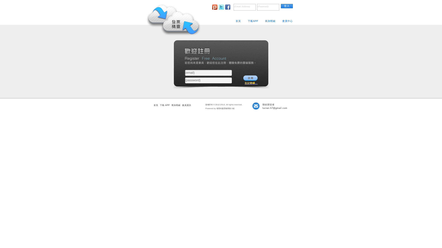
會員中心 (287, 21)
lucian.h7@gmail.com (274, 108)
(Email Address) (242, 6)
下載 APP (165, 105)
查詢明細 (270, 21)
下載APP (253, 21)
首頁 (238, 21)
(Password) (263, 6)
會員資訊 (186, 105)
